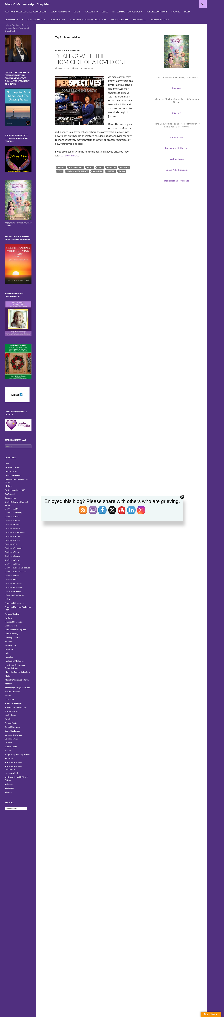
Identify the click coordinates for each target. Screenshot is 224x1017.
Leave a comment (84, 68)
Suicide (8, 750)
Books (77, 12)
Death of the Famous (14, 587)
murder (110, 171)
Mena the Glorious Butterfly (17, 680)
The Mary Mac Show (13, 762)
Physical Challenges (13, 703)
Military (8, 683)
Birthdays (9, 486)
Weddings (9, 788)
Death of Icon (11, 579)
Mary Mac (97, 171)
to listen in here (69, 155)
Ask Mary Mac (76, 167)
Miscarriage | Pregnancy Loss (17, 687)
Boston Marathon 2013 (15, 490)
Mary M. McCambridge (77, 171)
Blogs (105, 12)
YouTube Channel (119, 20)
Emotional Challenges (14, 603)
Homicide (60, 50)
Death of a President (13, 548)
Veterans (8, 784)
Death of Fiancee (12, 575)
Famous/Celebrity (12, 614)
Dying (7, 599)
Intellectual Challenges (14, 661)
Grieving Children (12, 637)
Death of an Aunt (12, 560)
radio (122, 171)
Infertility (9, 657)
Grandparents (11, 625)
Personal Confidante (156, 12)
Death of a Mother (12, 536)
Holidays (8, 641)
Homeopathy (10, 645)
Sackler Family (11, 723)
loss (60, 171)
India (7, 653)
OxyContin (9, 699)
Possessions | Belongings (15, 707)
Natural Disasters (12, 691)
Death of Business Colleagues (17, 567)
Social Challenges (12, 731)
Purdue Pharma (11, 711)
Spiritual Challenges (13, 735)
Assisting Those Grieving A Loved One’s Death (26, 12)
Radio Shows (73, 50)
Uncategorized (11, 773)
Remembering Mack (160, 20)
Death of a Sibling (12, 552)
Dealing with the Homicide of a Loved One (91, 59)
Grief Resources (12, 20)
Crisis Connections (36, 20)
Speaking (176, 12)
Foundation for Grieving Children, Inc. (88, 20)
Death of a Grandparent (15, 532)
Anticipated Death (12, 475)
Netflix (8, 695)
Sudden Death (11, 746)
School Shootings (12, 727)
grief (100, 167)
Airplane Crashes (12, 467)
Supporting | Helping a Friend (17, 754)
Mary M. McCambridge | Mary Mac (27, 4)
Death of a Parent (12, 540)
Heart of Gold (139, 20)
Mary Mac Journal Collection (17, 672)
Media (187, 12)
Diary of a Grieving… (13, 591)
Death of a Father (12, 524)
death (90, 167)
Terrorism (9, 758)
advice (61, 167)
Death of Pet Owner (13, 583)
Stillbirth (8, 742)
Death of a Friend (12, 528)
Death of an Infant (12, 564)
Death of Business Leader (15, 571)
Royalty (8, 719)
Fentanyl (8, 618)
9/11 (7, 463)
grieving (111, 167)
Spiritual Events (11, 739)
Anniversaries (11, 471)
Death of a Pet (11, 544)
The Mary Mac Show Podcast (126, 12)
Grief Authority (57, 20)
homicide (124, 167)
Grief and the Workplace (15, 629)
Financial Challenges (13, 622)
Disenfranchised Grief (14, 595)
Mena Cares (89, 12)
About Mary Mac (59, 12)
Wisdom (8, 792)
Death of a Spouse (12, 556)
